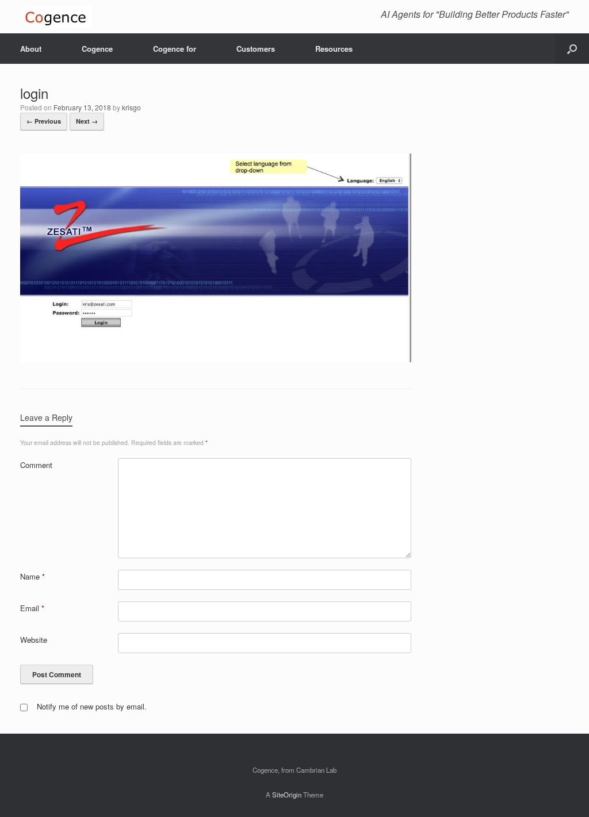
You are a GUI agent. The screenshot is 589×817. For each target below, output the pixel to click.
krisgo (131, 107)
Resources (334, 48)
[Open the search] (572, 48)
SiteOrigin (286, 794)
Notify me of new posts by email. (92, 706)
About (30, 48)
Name (32, 576)
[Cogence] (56, 17)
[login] (215, 359)
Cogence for (174, 48)
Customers (255, 48)
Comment (36, 464)
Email (32, 608)
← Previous (43, 121)
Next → (87, 121)
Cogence (97, 48)
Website (33, 639)
